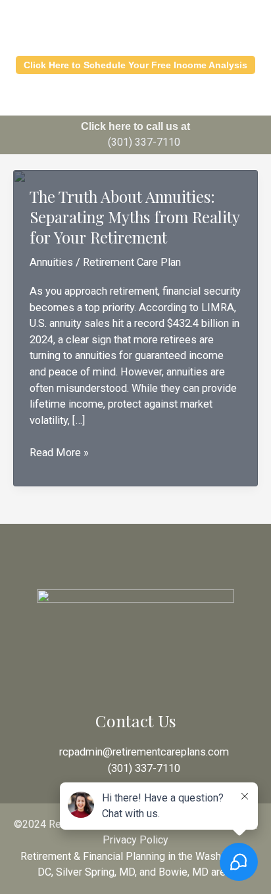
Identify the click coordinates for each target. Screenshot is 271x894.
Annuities (51, 262)
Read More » (59, 453)
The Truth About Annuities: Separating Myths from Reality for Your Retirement (134, 216)
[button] (135, 98)
